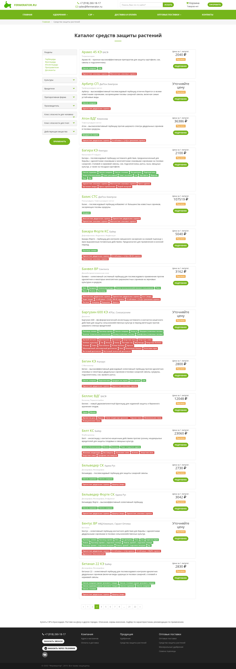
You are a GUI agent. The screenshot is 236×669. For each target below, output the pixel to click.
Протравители (52, 67)
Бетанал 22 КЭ (93, 563)
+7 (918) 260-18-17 (55, 634)
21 (129, 606)
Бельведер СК (93, 465)
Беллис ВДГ (91, 396)
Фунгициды (50, 62)
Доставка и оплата (126, 14)
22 (135, 606)
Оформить (215, 4)
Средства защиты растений (133, 642)
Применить (59, 141)
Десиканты (50, 70)
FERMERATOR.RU (25, 5)
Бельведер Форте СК (98, 494)
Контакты (207, 14)
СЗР (90, 14)
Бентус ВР (89, 523)
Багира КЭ (90, 150)
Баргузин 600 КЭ (95, 312)
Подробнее (181, 66)
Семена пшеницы (167, 651)
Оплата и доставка (90, 642)
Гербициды (50, 59)
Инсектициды (51, 64)
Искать (168, 4)
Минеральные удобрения (171, 647)
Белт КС (88, 430)
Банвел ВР (90, 268)
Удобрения (59, 14)
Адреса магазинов (89, 638)
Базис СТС (90, 196)
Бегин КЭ (89, 361)
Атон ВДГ (89, 118)
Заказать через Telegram (61, 648)
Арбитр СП (90, 83)
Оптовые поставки (168, 14)
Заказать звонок (53, 641)
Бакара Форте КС (95, 231)
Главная (27, 14)
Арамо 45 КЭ (92, 52)
